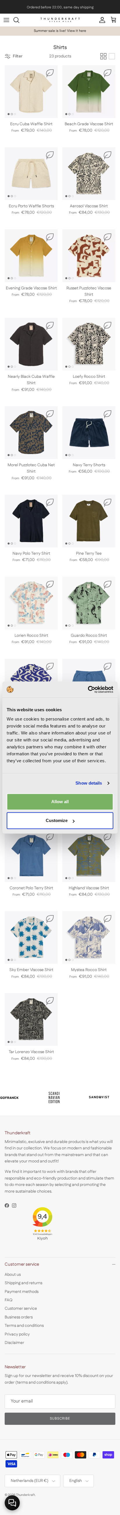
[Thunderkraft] (60, 20)
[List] (111, 56)
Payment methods (21, 1292)
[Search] (19, 20)
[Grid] (103, 56)
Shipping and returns (23, 1283)
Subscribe (60, 1418)
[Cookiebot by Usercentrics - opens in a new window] (87, 689)
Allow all (60, 801)
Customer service (21, 1308)
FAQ (9, 1300)
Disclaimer (14, 1343)
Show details (88, 783)
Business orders (19, 1317)
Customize (57, 820)
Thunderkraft (25, 1495)
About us (13, 1275)
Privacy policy (17, 1334)
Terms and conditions (24, 1326)
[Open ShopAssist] (12, 1503)
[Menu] (6, 20)
